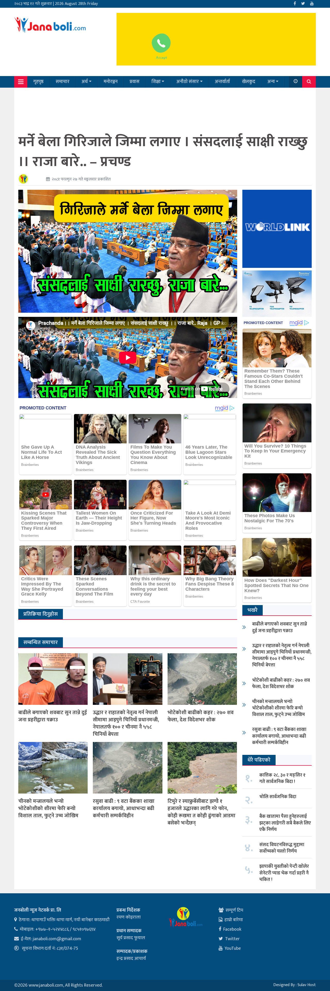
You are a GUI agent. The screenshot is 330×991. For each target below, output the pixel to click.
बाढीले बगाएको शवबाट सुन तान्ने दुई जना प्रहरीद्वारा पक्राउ (52, 716)
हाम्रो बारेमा (234, 920)
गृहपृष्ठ (38, 82)
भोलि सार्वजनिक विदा (277, 797)
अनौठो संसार (187, 82)
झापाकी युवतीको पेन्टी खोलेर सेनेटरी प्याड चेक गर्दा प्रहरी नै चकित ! (284, 873)
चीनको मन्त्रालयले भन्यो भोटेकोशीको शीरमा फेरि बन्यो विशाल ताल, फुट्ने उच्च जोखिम (48, 808)
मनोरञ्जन (111, 82)
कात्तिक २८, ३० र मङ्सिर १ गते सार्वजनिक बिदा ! (282, 778)
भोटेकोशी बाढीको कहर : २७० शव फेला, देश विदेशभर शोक (201, 716)
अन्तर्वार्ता (222, 82)
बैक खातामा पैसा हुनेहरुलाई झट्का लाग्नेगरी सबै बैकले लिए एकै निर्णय (285, 823)
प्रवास (134, 82)
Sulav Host (307, 984)
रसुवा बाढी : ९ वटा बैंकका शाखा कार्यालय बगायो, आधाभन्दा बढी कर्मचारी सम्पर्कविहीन (123, 808)
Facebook (232, 929)
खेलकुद (248, 82)
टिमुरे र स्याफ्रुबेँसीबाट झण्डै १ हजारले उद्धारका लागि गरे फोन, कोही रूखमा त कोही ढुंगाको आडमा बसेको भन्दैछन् (201, 812)
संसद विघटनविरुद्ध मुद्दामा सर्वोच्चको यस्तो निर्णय (281, 848)
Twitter (232, 939)
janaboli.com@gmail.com (57, 939)
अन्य (271, 82)
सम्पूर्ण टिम (234, 910)
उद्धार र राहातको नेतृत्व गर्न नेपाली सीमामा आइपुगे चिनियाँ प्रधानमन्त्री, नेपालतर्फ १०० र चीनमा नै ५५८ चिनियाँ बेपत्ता (126, 723)
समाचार (62, 82)
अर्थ (84, 82)
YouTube (233, 948)
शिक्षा (156, 82)
